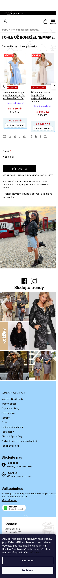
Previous (4, 86)
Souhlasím (27, 570)
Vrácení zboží (9, 403)
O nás (4, 422)
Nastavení (27, 560)
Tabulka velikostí (10, 445)
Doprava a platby (10, 408)
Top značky (8, 431)
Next (54, 86)
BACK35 (15, 125)
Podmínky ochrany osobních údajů (19, 441)
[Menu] (53, 22)
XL (24, 136)
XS (4, 136)
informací (35, 552)
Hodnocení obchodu (12, 427)
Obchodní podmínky (12, 436)
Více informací (9, 500)
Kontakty (6, 417)
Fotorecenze (8, 413)
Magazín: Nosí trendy (12, 399)
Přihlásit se (19, 168)
